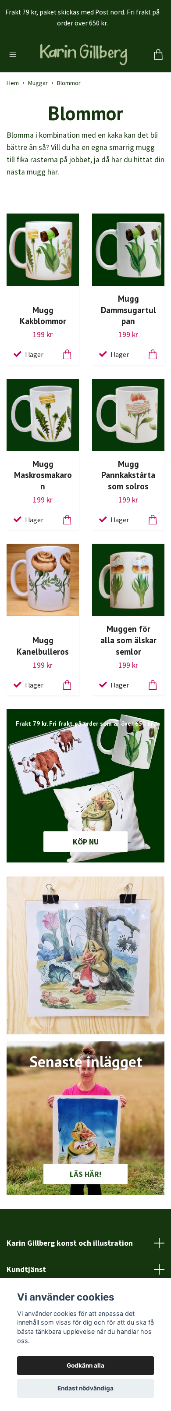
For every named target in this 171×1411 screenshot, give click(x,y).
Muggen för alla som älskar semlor (128, 681)
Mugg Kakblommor (43, 357)
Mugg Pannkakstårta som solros (128, 516)
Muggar (38, 124)
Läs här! (85, 1215)
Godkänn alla (85, 1365)
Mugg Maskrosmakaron (43, 516)
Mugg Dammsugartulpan (128, 351)
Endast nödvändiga (85, 1388)
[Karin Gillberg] (85, 75)
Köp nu (86, 883)
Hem (13, 124)
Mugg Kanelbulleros (43, 687)
